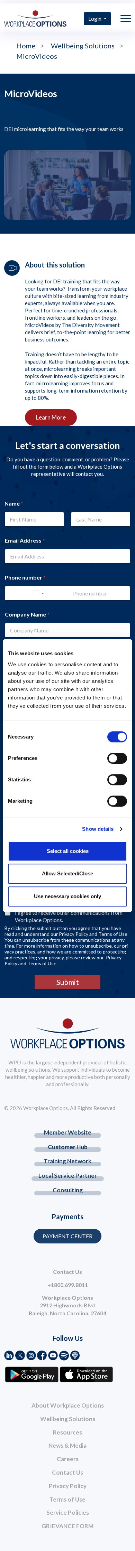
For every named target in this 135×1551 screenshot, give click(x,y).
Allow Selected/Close (67, 873)
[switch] (117, 758)
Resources (67, 1432)
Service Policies (67, 1512)
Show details (98, 829)
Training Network (67, 1161)
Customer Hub (68, 1146)
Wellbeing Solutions (67, 1418)
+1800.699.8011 (67, 1284)
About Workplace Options (68, 1405)
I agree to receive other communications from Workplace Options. (69, 916)
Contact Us (67, 1472)
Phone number (25, 577)
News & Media (67, 1445)
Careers (68, 1459)
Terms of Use (68, 1499)
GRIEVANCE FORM (67, 1526)
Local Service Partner (67, 1175)
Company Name (27, 614)
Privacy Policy (68, 1485)
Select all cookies (68, 851)
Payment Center (67, 1236)
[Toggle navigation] (125, 18)
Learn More (51, 417)
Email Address (25, 540)
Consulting (68, 1190)
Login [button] (95, 18)
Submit (67, 982)
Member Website (67, 1132)
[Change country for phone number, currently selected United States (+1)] (38, 593)
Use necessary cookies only (67, 896)
